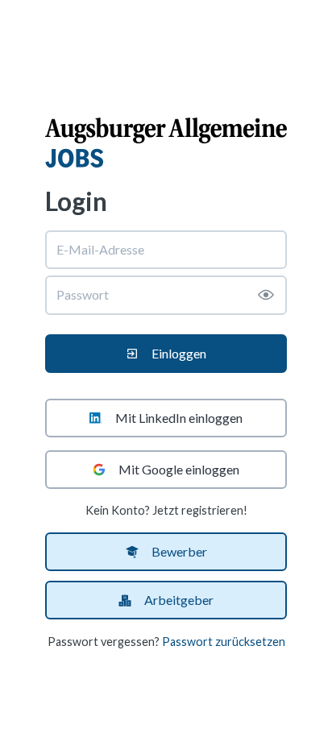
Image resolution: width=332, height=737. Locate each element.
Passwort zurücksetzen (223, 641)
